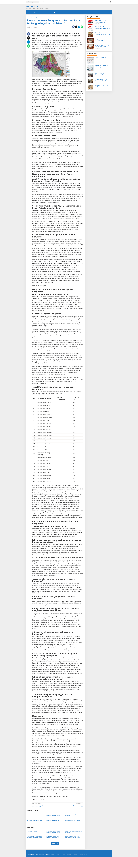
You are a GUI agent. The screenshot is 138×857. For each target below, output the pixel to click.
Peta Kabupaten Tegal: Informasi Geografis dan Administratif (43, 805)
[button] (110, 2)
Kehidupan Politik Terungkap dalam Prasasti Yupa (72, 805)
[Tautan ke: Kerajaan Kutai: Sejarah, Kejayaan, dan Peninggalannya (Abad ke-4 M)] (90, 40)
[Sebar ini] (73, 26)
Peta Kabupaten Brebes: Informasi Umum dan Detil (53, 819)
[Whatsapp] (82, 26)
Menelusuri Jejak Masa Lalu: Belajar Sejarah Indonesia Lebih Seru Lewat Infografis (102, 66)
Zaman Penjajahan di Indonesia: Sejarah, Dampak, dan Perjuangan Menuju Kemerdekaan (102, 33)
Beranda (58, 854)
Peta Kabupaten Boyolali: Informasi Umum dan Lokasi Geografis (72, 819)
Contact (69, 854)
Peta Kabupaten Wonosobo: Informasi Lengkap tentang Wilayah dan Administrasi (34, 819)
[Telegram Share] (79, 26)
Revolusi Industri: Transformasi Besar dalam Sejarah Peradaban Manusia (102, 74)
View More (55, 843)
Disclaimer (75, 854)
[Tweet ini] (76, 26)
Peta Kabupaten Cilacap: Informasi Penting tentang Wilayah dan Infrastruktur (53, 814)
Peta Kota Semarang (32, 814)
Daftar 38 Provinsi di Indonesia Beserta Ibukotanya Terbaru (100, 21)
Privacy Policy (83, 854)
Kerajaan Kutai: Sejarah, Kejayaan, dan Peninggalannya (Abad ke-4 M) (102, 39)
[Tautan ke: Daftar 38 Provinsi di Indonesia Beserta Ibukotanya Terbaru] (90, 22)
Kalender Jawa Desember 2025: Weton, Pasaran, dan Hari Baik (102, 27)
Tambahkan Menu (44, 2)
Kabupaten (29, 27)
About (63, 854)
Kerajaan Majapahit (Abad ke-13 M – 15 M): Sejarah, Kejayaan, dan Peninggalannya (102, 45)
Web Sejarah (32, 6)
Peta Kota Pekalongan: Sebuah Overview (73, 814)
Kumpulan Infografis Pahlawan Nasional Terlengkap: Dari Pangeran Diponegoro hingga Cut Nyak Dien (102, 58)
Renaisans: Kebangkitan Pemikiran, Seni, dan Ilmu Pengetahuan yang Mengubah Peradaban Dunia (103, 86)
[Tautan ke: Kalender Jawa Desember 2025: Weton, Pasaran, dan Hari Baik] (90, 28)
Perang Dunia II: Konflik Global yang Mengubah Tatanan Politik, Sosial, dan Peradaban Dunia (102, 80)
